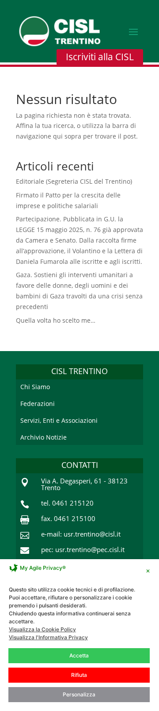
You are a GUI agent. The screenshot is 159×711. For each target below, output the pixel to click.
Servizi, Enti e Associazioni (59, 420)
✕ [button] (148, 571)
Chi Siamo (35, 387)
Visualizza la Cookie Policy (42, 629)
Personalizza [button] (79, 694)
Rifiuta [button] (79, 675)
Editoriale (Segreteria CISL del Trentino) (74, 181)
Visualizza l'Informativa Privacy (48, 637)
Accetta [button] (79, 655)
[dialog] (79, 635)
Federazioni (37, 403)
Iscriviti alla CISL (100, 56)
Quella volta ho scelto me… (55, 320)
